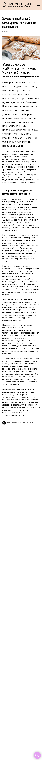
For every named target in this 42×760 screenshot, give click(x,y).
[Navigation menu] (38, 5)
